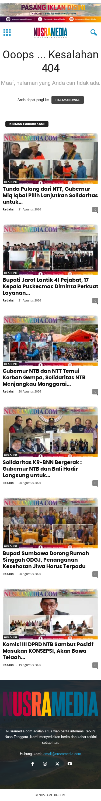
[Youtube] (69, 764)
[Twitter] (57, 764)
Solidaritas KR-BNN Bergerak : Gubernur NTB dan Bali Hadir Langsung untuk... (42, 469)
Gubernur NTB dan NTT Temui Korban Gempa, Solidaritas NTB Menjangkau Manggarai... (44, 378)
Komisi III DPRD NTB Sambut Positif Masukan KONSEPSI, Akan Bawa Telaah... (48, 651)
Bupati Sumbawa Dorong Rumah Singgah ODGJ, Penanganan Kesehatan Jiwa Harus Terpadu (46, 560)
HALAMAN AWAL (67, 100)
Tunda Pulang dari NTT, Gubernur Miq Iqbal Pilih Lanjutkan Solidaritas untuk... (50, 196)
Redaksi (8, 209)
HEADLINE (11, 182)
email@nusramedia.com (62, 754)
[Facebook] (32, 764)
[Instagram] (45, 764)
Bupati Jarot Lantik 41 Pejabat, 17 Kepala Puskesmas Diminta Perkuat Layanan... (50, 287)
